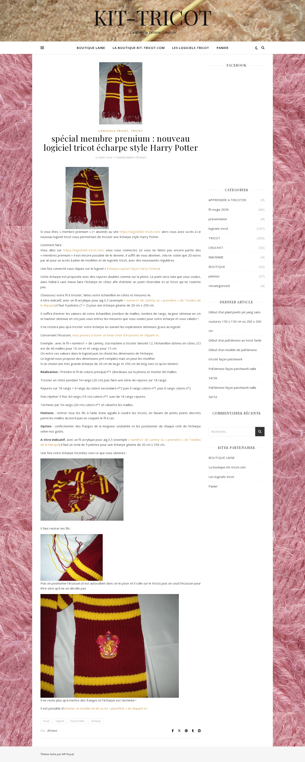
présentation (218, 219)
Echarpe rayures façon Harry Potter (132, 268)
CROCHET (216, 247)
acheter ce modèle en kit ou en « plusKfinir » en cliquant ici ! (106, 708)
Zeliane (52, 731)
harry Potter (78, 721)
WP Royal (68, 754)
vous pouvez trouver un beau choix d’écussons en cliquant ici (115, 335)
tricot (46, 721)
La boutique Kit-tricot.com (139, 48)
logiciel (60, 721)
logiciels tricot (113, 131)
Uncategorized (219, 286)
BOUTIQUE (217, 267)
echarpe (96, 721)
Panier (222, 48)
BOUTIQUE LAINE (91, 48)
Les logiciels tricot (190, 48)
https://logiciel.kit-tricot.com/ (141, 232)
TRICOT (137, 131)
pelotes (214, 276)
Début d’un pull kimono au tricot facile (235, 340)
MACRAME (216, 257)
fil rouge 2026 (219, 209)
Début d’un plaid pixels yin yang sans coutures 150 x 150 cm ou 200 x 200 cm (235, 321)
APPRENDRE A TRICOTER (227, 200)
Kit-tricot (152, 17)
